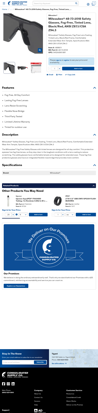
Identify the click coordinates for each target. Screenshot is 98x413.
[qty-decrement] (50, 68)
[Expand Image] (40, 50)
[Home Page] (17, 3)
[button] (88, 4)
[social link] (3, 384)
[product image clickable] (8, 201)
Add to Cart (78, 68)
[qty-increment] (59, 68)
